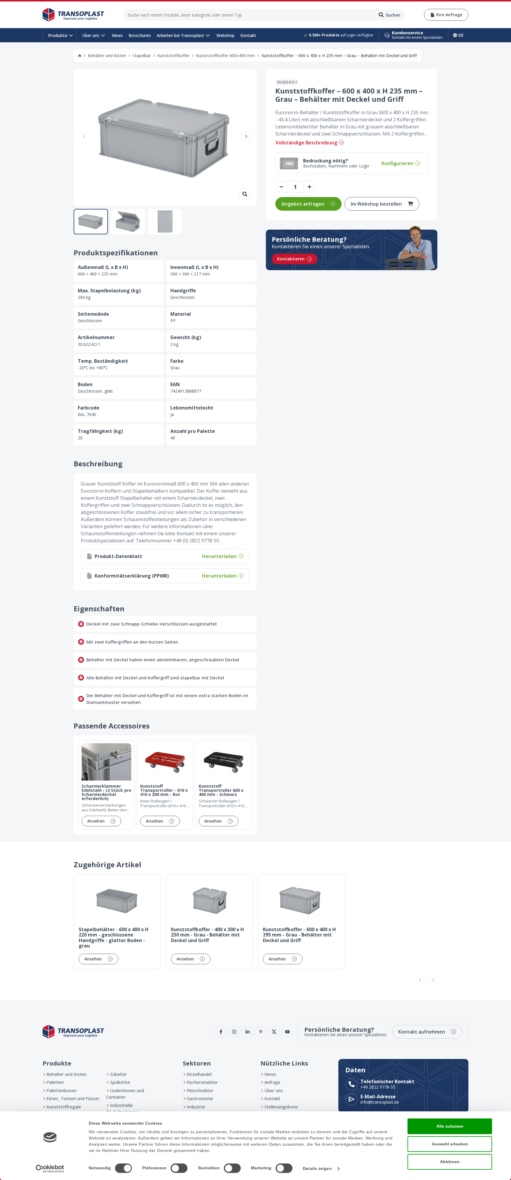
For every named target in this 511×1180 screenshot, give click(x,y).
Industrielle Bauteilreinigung (122, 1108)
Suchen (393, 15)
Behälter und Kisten (107, 55)
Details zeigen (317, 1168)
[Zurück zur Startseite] (73, 14)
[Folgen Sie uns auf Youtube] (287, 1032)
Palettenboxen (61, 1090)
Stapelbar (141, 55)
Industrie (196, 1107)
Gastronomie (200, 1098)
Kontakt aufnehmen (421, 1032)
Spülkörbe (120, 1082)
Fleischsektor (200, 1090)
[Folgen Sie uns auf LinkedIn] (247, 1032)
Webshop (225, 35)
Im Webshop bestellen (376, 204)
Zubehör (118, 1074)
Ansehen (96, 821)
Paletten (55, 1082)
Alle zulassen (449, 1126)
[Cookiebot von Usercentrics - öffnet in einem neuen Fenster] (50, 1169)
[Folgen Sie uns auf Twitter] (274, 1032)
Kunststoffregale (63, 1107)
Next (245, 136)
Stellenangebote (281, 1107)
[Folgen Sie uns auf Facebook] (221, 1032)
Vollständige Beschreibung (306, 142)
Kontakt (248, 35)
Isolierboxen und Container (125, 1093)
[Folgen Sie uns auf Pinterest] (261, 1032)
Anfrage (272, 1082)
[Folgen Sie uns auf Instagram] (234, 1032)
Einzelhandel (199, 1074)
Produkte (57, 35)
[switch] (179, 1168)
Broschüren (140, 35)
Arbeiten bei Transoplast (180, 35)
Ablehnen (450, 1161)
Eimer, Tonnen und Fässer (73, 1098)
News (117, 35)
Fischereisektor (202, 1082)
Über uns (90, 35)
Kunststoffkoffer (173, 55)
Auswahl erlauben (450, 1144)
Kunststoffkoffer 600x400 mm (225, 55)
